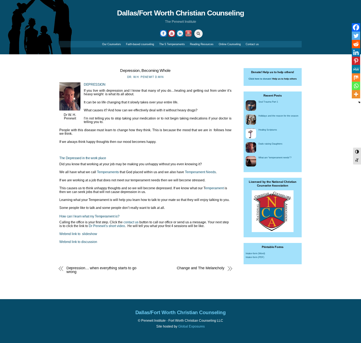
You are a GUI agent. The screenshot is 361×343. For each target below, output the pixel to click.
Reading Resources (202, 44)
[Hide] (359, 102)
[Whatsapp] (356, 86)
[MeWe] (356, 69)
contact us (131, 222)
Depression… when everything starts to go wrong (101, 269)
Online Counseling (230, 44)
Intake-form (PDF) (255, 257)
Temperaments (108, 172)
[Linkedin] (356, 52)
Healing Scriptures (267, 129)
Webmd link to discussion (78, 242)
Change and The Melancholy (200, 268)
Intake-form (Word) (255, 253)
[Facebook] (356, 27)
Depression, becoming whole (145, 70)
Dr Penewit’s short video (107, 226)
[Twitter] (356, 36)
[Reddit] (356, 44)
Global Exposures (191, 326)
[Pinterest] (356, 61)
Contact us (252, 44)
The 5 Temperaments (172, 44)
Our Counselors (111, 44)
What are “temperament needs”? (274, 157)
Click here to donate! (260, 78)
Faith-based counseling (140, 44)
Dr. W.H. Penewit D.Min (145, 77)
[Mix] (356, 77)
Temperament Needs (200, 172)
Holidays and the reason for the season (278, 115)
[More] (356, 94)
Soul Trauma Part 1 (268, 101)
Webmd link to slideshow (78, 234)
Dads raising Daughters (270, 143)
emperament (214, 188)
